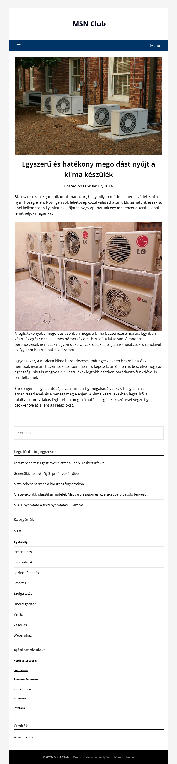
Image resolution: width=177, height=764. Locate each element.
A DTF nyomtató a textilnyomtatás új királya (48, 504)
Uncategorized (25, 604)
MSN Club (89, 23)
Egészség (21, 541)
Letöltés (20, 583)
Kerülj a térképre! (25, 661)
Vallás (18, 614)
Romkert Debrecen (26, 679)
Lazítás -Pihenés (26, 572)
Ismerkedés (23, 551)
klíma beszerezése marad (117, 333)
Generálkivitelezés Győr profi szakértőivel (47, 473)
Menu (155, 45)
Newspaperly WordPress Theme (110, 757)
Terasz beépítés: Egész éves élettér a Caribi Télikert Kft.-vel (59, 463)
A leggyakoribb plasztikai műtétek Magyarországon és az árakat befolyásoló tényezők (81, 494)
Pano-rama (21, 670)
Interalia (19, 708)
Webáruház (23, 635)
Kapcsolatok (23, 562)
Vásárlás (20, 625)
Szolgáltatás (23, 593)
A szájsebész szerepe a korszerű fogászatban (49, 483)
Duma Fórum (22, 689)
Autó (17, 530)
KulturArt (20, 698)
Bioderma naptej (24, 737)
